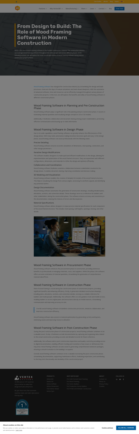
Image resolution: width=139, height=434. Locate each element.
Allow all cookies (126, 428)
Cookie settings (107, 428)
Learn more (19, 430)
